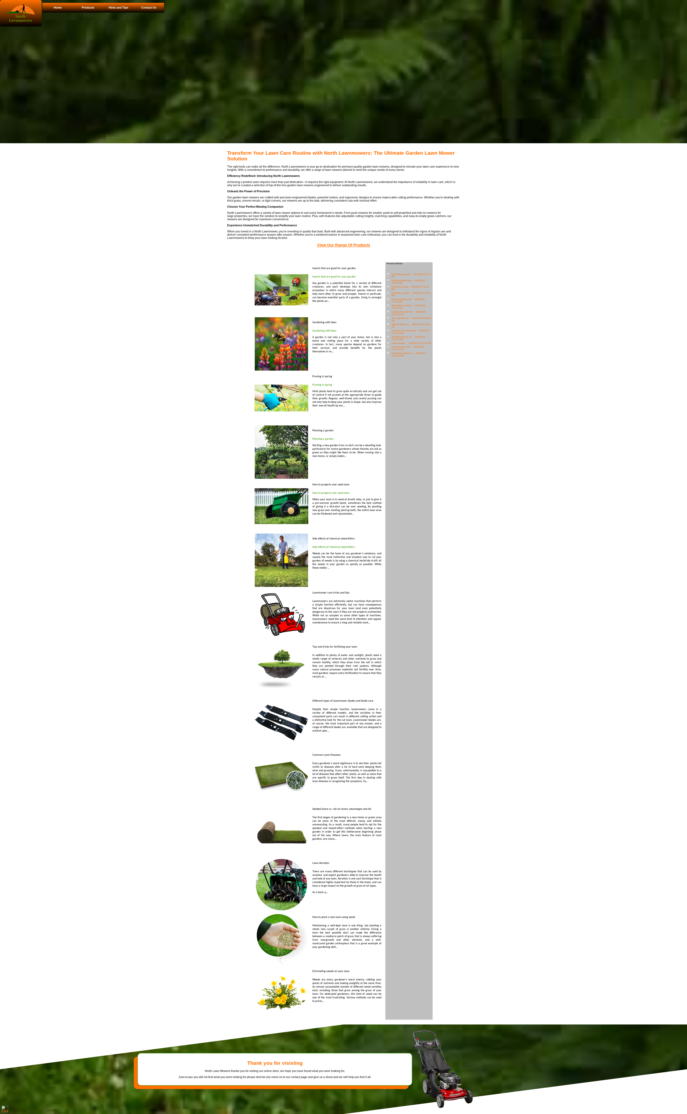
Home (58, 7)
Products (88, 7)
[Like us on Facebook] (5, 1109)
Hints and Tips (118, 7)
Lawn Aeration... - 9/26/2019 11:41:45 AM (411, 343)
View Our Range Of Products (343, 245)
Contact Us (148, 7)
